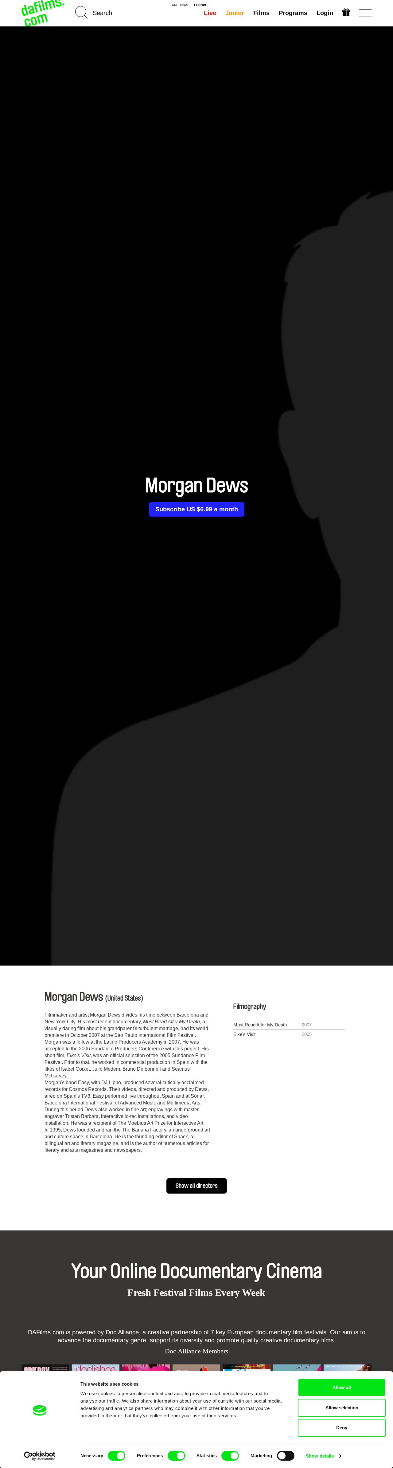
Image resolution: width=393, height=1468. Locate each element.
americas (180, 5)
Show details (320, 1455)
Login (325, 13)
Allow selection (341, 1407)
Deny (341, 1427)
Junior (234, 13)
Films (261, 13)
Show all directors (197, 1186)
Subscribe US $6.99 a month (196, 509)
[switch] (176, 1456)
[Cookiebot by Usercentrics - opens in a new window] (40, 1456)
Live (210, 13)
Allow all (342, 1387)
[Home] (43, 13)
